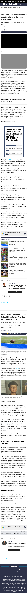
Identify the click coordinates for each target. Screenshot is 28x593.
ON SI (6, 1)
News (2, 7)
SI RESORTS (22, 1)
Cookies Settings (18, 573)
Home (2, 302)
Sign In (24, 4)
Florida (6, 302)
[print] (9, 296)
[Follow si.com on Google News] (25, 233)
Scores (5, 7)
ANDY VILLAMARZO (12, 283)
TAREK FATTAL (11, 541)
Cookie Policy (3, 569)
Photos (18, 7)
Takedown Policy (4, 571)
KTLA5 (17, 368)
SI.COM (2, 1)
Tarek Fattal (3, 330)
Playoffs (14, 7)
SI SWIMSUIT (11, 1)
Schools (10, 7)
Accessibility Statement (19, 569)
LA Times (5, 423)
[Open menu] (2, 4)
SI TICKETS (17, 1)
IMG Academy (12, 159)
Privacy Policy (17, 571)
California (7, 558)
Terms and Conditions (5, 573)
